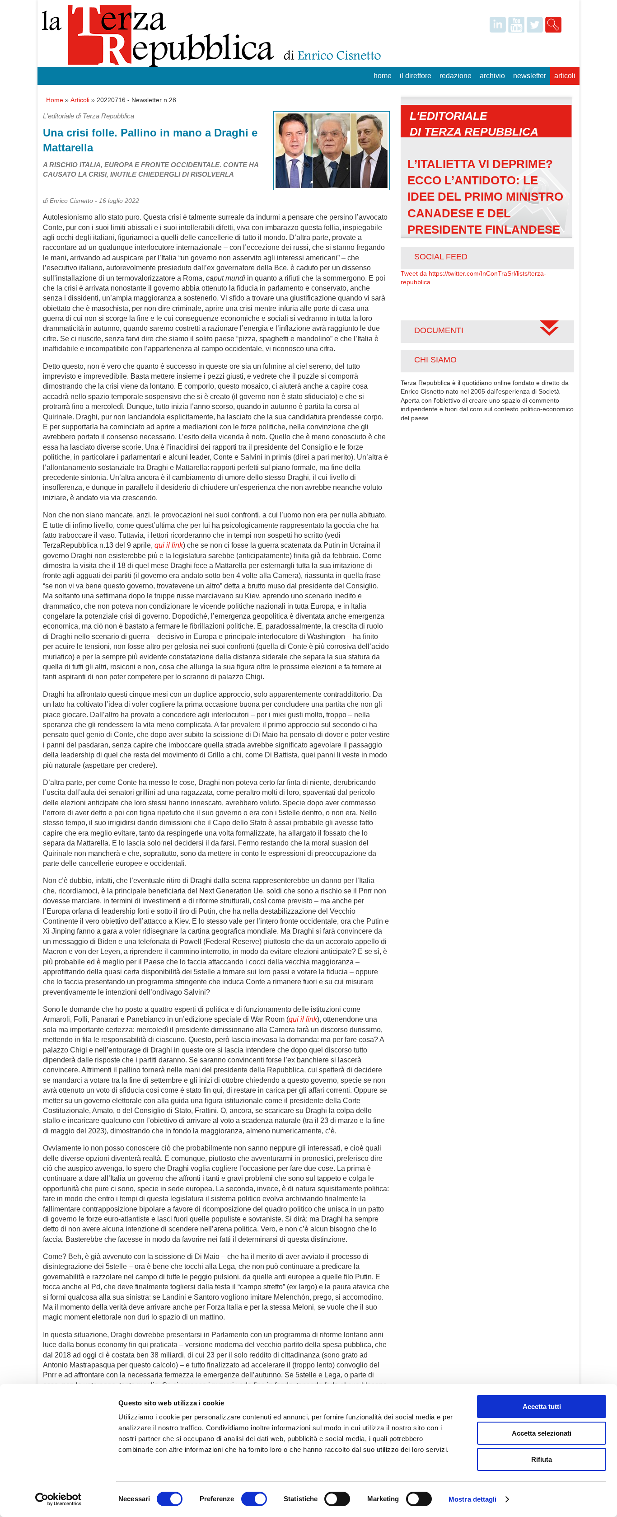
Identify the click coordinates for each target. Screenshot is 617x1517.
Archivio (492, 76)
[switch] (254, 1499)
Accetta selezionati (541, 1433)
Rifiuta (541, 1459)
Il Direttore (415, 76)
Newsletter (529, 76)
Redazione (455, 76)
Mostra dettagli (473, 1499)
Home (383, 76)
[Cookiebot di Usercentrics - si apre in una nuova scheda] (58, 1499)
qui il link (168, 545)
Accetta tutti (542, 1406)
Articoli (564, 76)
